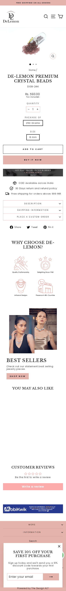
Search (33, 541)
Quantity (33, 104)
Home (32, 70)
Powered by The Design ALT (33, 588)
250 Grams (33, 123)
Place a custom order (33, 217)
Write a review (33, 487)
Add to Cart (14, 448)
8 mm (33, 137)
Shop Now (18, 376)
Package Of (33, 118)
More (32, 524)
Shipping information (33, 210)
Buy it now (33, 159)
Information (32, 532)
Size (33, 132)
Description (33, 203)
